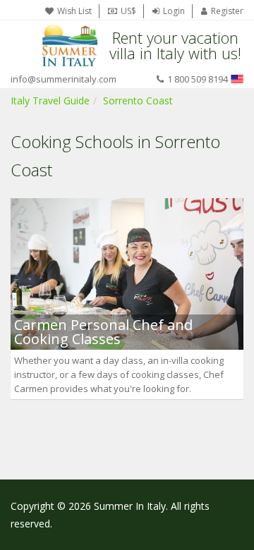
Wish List (74, 11)
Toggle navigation (23, 45)
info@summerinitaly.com (63, 79)
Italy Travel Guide (50, 100)
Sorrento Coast (138, 100)
